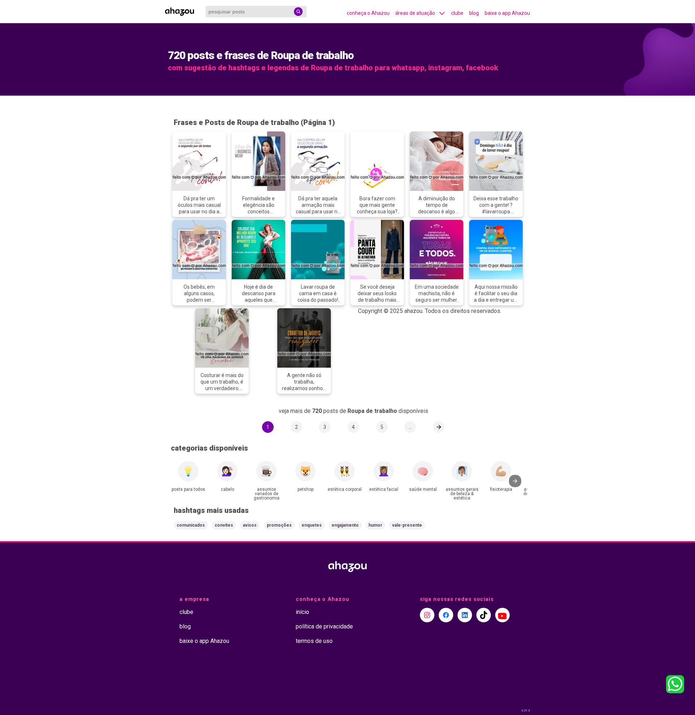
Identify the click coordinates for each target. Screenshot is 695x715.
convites (224, 525)
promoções (279, 525)
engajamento (345, 525)
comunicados (191, 525)
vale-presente (407, 525)
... (410, 427)
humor (375, 525)
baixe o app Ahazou (507, 13)
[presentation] (515, 481)
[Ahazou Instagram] (427, 615)
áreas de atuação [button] (415, 13)
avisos (250, 525)
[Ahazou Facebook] (446, 615)
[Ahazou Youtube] (502, 615)
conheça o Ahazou (368, 13)
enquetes (312, 525)
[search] (298, 11)
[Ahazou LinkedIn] (465, 615)
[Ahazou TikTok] (483, 615)
